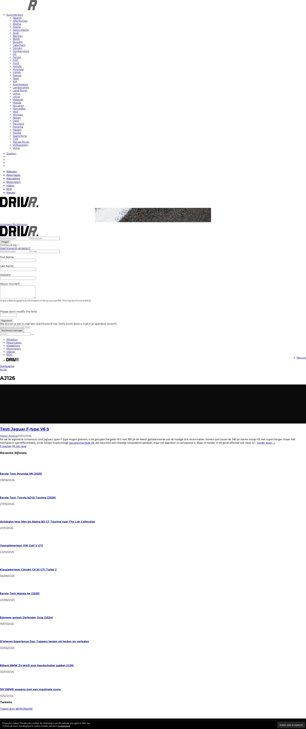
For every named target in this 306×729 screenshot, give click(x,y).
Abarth (17, 17)
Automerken (14, 14)
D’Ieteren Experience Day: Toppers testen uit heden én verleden (44, 641)
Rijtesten (11, 171)
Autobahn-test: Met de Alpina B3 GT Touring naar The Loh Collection (47, 521)
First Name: (7, 257)
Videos (10, 185)
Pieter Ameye (8, 436)
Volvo (16, 148)
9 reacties (5, 446)
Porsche (18, 126)
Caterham (19, 45)
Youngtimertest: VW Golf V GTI (21, 545)
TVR (15, 138)
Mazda (17, 102)
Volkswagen (20, 145)
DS (14, 54)
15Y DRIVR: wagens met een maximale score (30, 689)
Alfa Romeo (20, 20)
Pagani (17, 129)
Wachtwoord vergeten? (15, 248)
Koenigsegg (20, 84)
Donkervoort (21, 51)
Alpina (17, 23)
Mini (15, 111)
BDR (9, 189)
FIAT (15, 60)
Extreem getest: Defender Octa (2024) (26, 617)
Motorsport (13, 182)
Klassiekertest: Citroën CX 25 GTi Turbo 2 (28, 569)
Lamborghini (21, 87)
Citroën (17, 48)
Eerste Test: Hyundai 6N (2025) (21, 473)
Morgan (18, 114)
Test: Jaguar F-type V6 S (24, 429)
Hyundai (18, 69)
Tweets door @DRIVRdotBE (16, 709)
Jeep (16, 78)
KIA (15, 81)
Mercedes (19, 108)
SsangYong (20, 135)
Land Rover (20, 90)
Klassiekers (13, 178)
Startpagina (7, 366)
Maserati (18, 99)
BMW (16, 39)
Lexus (16, 93)
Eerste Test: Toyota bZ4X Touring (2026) (28, 497)
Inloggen (6, 224)
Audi (16, 33)
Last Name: (7, 266)
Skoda (17, 132)
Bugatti (17, 42)
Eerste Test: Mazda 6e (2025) (20, 593)
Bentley (18, 36)
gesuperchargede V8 (81, 443)
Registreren (20, 224)
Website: (5, 275)
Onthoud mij (8, 245)
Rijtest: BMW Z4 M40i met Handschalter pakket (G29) (37, 665)
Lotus (16, 96)
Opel (16, 120)
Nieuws (10, 192)
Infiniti (17, 72)
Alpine (17, 27)
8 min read (20, 446)
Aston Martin (21, 30)
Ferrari (17, 57)
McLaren (18, 105)
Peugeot (18, 123)
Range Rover (21, 142)
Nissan (17, 117)
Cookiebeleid (64, 726)
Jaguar (17, 75)
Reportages (13, 175)
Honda (17, 66)
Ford (16, 63)
